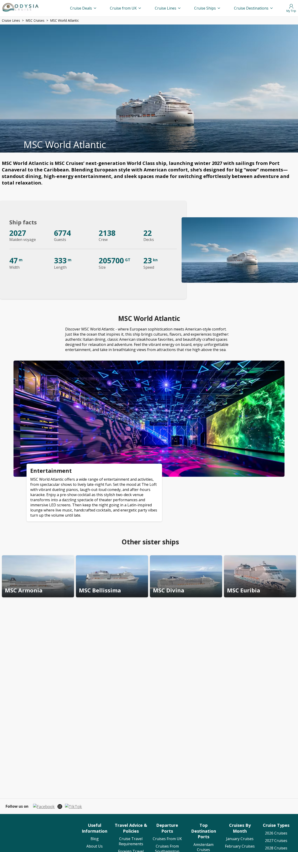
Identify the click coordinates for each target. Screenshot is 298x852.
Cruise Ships (205, 8)
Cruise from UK (123, 8)
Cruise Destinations (251, 8)
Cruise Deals (81, 8)
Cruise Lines (165, 8)
